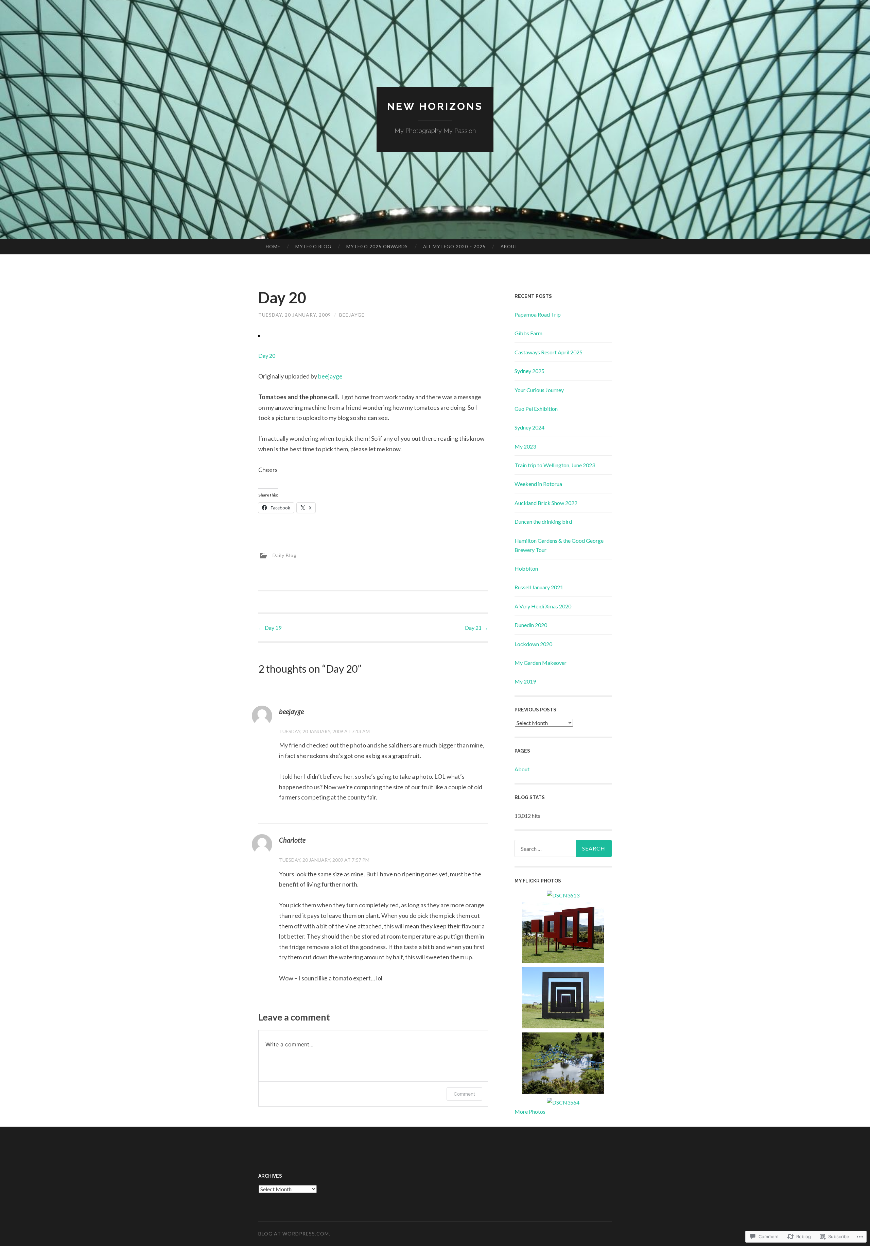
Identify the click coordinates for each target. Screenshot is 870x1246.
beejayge (330, 376)
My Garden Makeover (541, 662)
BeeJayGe (352, 315)
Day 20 (266, 355)
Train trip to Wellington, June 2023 (555, 465)
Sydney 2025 (529, 371)
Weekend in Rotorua (538, 484)
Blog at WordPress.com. (294, 1233)
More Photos (530, 1111)
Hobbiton (526, 568)
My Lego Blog (313, 246)
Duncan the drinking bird (543, 521)
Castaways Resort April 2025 (548, 352)
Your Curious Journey (539, 390)
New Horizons (435, 106)
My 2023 (525, 446)
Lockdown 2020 (533, 644)
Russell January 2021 (539, 587)
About (509, 246)
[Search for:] (563, 848)
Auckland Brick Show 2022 (546, 503)
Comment (464, 1094)
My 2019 (525, 681)
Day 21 (476, 627)
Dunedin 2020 (531, 625)
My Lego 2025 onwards (377, 246)
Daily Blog (285, 555)
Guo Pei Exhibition (536, 408)
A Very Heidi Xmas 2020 (543, 606)
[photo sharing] (259, 334)
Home (273, 246)
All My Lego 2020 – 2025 (454, 246)
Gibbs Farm (528, 333)
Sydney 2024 (529, 427)
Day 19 (269, 627)
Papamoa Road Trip (538, 314)
